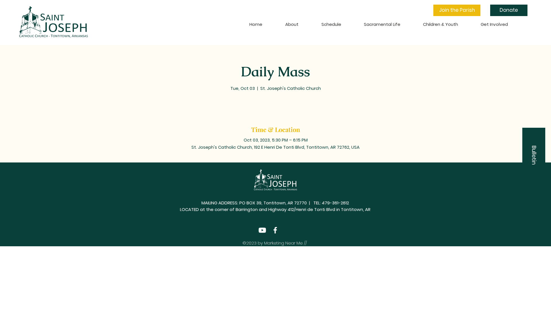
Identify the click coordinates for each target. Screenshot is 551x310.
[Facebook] (275, 230)
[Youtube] (262, 230)
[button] (456, 10)
